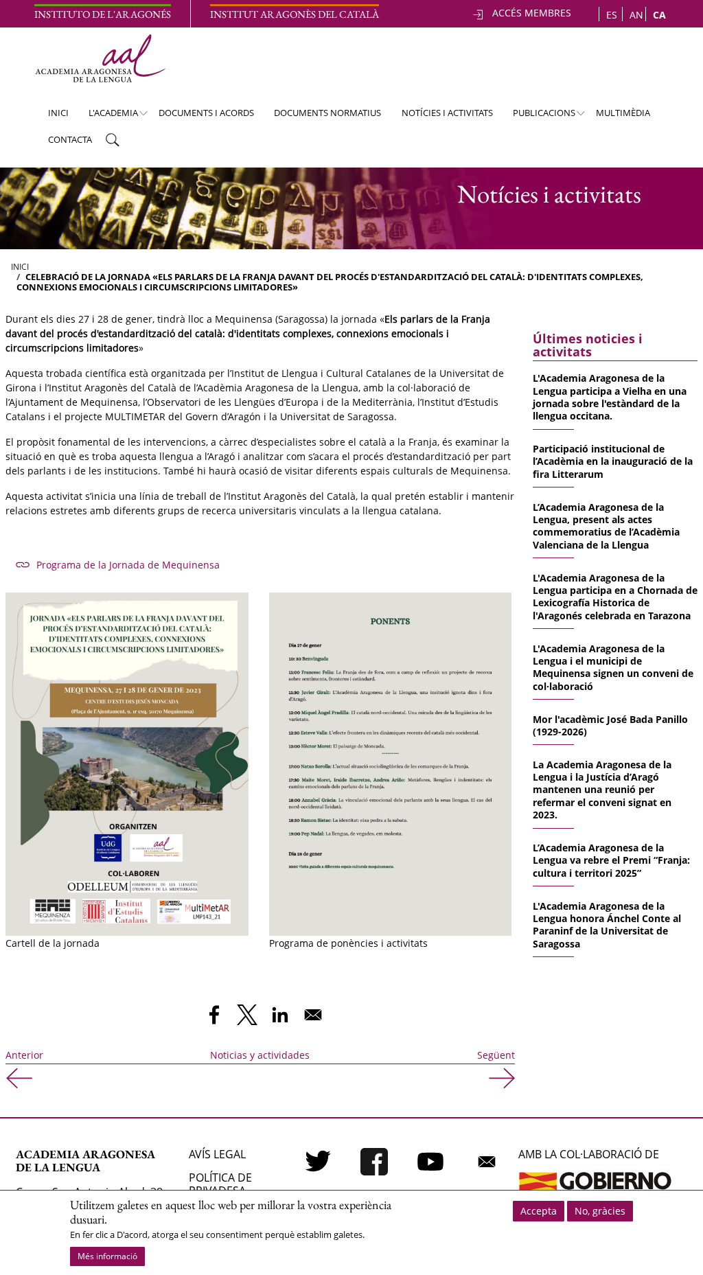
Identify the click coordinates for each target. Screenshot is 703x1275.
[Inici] (99, 58)
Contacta (70, 139)
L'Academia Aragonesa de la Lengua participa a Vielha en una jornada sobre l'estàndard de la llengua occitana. (610, 396)
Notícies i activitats (447, 112)
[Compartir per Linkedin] (280, 1015)
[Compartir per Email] (313, 1015)
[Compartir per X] (247, 1015)
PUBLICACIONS (538, 116)
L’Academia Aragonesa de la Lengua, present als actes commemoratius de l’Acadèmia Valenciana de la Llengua (606, 526)
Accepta (538, 1210)
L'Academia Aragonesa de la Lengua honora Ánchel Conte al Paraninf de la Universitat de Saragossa (607, 924)
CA (659, 14)
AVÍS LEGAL (217, 1154)
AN (636, 14)
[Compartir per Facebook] (214, 1015)
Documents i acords (206, 112)
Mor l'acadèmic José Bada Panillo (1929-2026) (610, 725)
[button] (127, 762)
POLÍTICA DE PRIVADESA (220, 1183)
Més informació (107, 1256)
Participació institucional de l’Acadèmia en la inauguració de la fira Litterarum (613, 461)
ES (611, 14)
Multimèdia (623, 112)
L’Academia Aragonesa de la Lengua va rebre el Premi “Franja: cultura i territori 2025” (611, 860)
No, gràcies (600, 1210)
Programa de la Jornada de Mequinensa (128, 564)
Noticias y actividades (260, 1054)
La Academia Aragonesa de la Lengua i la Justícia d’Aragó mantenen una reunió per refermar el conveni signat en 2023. (602, 790)
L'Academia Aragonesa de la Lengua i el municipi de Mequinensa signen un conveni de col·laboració (613, 667)
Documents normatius (327, 112)
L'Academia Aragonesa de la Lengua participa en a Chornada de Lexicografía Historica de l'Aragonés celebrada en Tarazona (615, 596)
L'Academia (107, 116)
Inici (58, 112)
